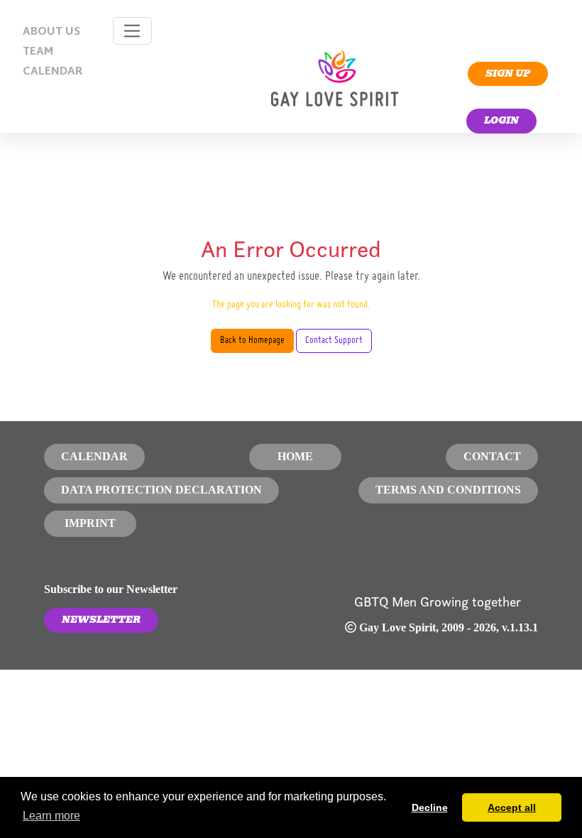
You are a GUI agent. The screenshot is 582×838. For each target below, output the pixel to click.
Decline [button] (430, 807)
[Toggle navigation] (132, 31)
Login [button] (501, 120)
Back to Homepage (252, 340)
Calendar (94, 456)
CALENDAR (53, 72)
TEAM (38, 52)
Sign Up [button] (507, 73)
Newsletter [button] (101, 619)
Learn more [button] (51, 816)
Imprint (90, 523)
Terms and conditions (448, 490)
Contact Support (334, 340)
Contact (492, 456)
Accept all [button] (512, 807)
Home (295, 456)
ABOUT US (51, 32)
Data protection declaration (161, 490)
